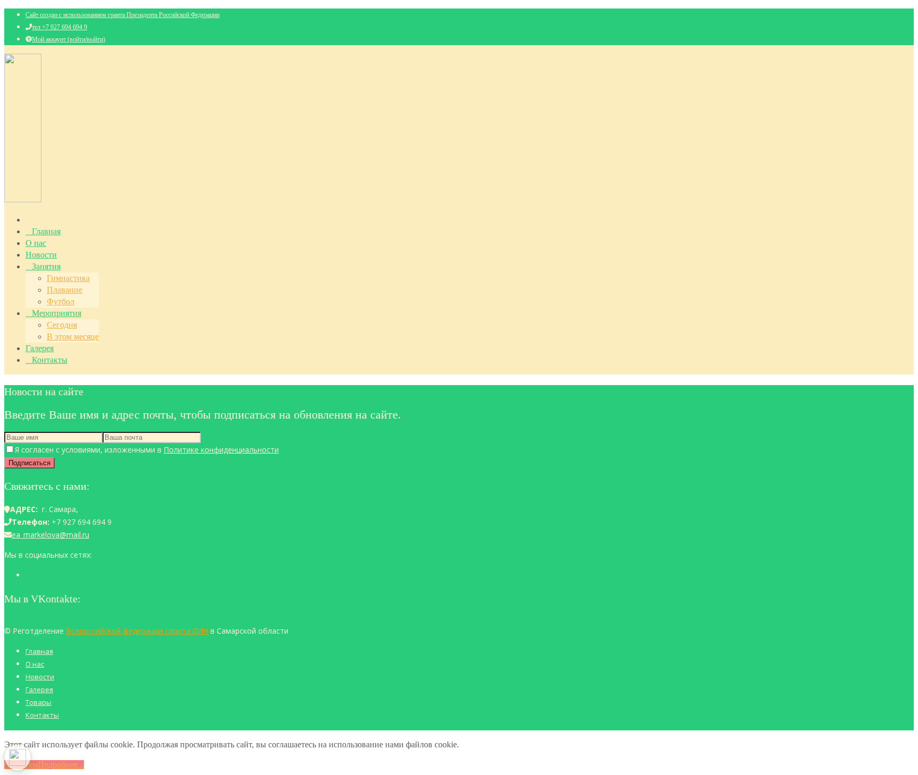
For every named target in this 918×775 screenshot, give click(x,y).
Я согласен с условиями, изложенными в (147, 450)
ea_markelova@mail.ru (50, 535)
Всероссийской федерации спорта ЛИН (137, 631)
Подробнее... (61, 764)
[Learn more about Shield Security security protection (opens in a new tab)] (17, 757)
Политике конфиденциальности (221, 450)
